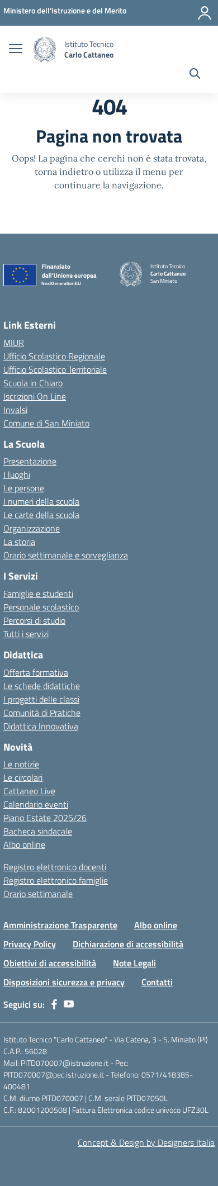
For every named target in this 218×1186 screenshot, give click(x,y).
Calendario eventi (35, 804)
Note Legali (134, 963)
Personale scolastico (41, 607)
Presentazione (29, 461)
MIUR (13, 342)
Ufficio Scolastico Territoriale (55, 369)
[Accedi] (205, 13)
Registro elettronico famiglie (55, 880)
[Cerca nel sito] (194, 75)
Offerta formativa (35, 672)
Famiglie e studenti (38, 593)
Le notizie (21, 764)
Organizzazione (31, 528)
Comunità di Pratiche (41, 712)
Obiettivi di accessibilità (49, 963)
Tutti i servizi (26, 634)
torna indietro (64, 171)
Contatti (157, 982)
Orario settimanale (38, 893)
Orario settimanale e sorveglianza (65, 555)
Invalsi (15, 409)
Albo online (24, 844)
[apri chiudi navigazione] (15, 49)
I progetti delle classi (41, 699)
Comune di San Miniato (46, 423)
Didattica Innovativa (40, 726)
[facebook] (54, 1004)
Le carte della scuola (41, 514)
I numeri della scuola (41, 501)
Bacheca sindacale (37, 831)
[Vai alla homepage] (45, 49)
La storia (19, 541)
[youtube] (69, 1004)
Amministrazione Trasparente (60, 925)
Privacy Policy (29, 944)
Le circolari (22, 777)
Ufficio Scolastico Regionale (54, 356)
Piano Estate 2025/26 (45, 817)
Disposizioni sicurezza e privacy (64, 982)
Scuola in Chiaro (33, 383)
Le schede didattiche (41, 685)
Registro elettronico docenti (54, 867)
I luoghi (16, 474)
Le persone (23, 488)
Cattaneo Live (29, 791)
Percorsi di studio (34, 620)
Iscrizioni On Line (34, 396)
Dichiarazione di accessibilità (128, 944)
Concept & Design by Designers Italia (146, 1142)
